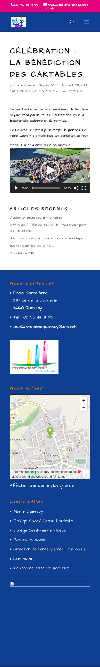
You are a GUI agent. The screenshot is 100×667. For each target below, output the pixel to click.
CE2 (84, 85)
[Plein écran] (83, 188)
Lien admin (23, 559)
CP (35, 91)
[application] (50, 170)
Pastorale (60, 91)
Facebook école (29, 540)
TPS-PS (75, 91)
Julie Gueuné (26, 85)
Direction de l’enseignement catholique (49, 549)
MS (48, 91)
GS (41, 91)
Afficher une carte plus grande (42, 485)
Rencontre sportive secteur (41, 568)
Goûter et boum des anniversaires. (36, 217)
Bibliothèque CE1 (21, 253)
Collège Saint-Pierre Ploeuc (40, 530)
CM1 (12, 91)
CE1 (77, 85)
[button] (50, 170)
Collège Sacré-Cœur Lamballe (43, 521)
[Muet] (76, 188)
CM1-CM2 (24, 91)
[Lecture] (16, 188)
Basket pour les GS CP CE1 (32, 245)
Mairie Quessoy (28, 511)
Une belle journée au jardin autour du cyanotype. (46, 238)
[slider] (46, 188)
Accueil (67, 85)
